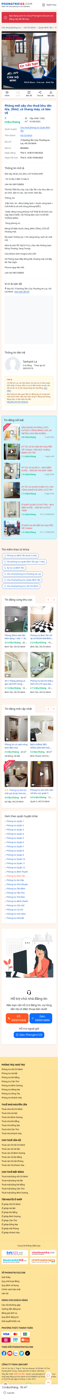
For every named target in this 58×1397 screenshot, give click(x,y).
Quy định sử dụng (10, 1285)
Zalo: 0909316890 (42, 1018)
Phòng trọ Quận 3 (15, 829)
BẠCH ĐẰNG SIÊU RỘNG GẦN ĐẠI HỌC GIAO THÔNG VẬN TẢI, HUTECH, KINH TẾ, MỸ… (41, 746)
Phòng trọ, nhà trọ (13, 1064)
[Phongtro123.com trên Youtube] (9, 1355)
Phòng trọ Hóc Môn (16, 913)
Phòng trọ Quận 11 (16, 863)
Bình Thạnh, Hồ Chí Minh (39, 756)
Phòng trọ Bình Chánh (17, 901)
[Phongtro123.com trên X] (21, 1355)
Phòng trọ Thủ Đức (16, 896)
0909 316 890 (19, 1374)
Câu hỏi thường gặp (11, 1305)
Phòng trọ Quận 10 (16, 859)
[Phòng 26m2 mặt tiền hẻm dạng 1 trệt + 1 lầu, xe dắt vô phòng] (16, 619)
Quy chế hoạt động (10, 1281)
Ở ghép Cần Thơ (9, 1220)
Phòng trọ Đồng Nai (11, 1089)
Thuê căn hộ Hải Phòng (12, 1161)
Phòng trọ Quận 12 (16, 867)
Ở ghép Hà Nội (8, 1208)
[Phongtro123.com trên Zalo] (15, 1355)
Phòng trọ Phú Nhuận (17, 884)
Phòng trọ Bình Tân (16, 875)
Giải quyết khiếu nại (11, 1321)
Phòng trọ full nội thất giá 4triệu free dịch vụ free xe (16, 792)
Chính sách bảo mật (11, 1289)
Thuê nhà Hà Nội (9, 1113)
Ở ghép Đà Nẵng (9, 1212)
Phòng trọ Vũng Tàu (11, 1093)
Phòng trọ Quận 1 (15, 821)
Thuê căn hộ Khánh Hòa (13, 1165)
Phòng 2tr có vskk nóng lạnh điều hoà (16, 746)
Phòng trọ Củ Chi (15, 909)
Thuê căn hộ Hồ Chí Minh (13, 1145)
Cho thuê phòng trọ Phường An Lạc (24, 573)
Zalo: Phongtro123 (30, 1035)
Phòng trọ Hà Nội (9, 1073)
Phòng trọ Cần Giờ (15, 905)
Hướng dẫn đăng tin (11, 1309)
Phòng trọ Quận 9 (15, 854)
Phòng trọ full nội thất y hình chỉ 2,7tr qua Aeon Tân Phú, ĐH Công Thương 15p (41, 682)
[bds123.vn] (15, 1253)
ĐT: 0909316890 (18, 1018)
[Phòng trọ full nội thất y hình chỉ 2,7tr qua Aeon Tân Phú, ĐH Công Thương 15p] (41, 665)
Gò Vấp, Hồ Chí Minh (14, 801)
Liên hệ (5, 1293)
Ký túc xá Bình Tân (15, 567)
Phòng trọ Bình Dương (12, 1085)
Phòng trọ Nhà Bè (15, 918)
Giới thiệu (6, 1277)
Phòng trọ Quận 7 (15, 846)
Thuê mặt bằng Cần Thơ (13, 1188)
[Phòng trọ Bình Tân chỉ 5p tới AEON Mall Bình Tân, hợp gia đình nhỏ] (41, 619)
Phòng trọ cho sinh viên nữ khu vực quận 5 (41, 791)
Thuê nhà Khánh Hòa (12, 1133)
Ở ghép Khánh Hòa (11, 1232)
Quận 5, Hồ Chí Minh (40, 801)
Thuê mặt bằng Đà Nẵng (13, 1184)
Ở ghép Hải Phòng (10, 1228)
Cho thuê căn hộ (11, 1140)
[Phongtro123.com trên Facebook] (4, 1355)
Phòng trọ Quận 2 (15, 825)
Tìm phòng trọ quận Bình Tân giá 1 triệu (26, 561)
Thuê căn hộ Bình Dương (13, 1153)
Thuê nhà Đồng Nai (11, 1125)
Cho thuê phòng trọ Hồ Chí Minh (22, 586)
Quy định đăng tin (10, 1317)
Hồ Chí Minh (26, 135)
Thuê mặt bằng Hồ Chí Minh (15, 1176)
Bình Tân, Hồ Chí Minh (15, 646)
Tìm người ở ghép (12, 1199)
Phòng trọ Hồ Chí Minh (12, 1069)
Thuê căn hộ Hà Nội (11, 1149)
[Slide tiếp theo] (51, 59)
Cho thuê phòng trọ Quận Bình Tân (23, 579)
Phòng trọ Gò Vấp (15, 880)
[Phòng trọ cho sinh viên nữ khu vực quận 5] (41, 774)
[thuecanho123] (15, 1261)
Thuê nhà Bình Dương (12, 1117)
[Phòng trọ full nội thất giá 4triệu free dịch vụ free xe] (16, 774)
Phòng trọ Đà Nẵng (10, 1077)
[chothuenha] (43, 1253)
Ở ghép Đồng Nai (10, 1224)
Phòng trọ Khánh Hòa (12, 1097)
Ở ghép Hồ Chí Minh (11, 1204)
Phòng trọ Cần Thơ (10, 1081)
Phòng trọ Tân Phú (16, 892)
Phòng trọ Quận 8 (15, 850)
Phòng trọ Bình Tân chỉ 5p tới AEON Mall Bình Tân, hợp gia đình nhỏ (41, 637)
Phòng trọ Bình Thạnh (17, 871)
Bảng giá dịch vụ (9, 1313)
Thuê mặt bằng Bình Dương (15, 1192)
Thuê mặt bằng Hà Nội (12, 1180)
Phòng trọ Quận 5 (15, 838)
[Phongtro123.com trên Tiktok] (27, 1355)
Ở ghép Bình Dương (11, 1216)
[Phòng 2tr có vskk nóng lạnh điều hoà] (16, 728)
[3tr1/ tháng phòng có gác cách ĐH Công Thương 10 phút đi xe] (16, 665)
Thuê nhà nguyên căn (14, 1104)
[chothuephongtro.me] (43, 1261)
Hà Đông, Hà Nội (12, 756)
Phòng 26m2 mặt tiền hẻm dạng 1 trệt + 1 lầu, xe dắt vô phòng (16, 637)
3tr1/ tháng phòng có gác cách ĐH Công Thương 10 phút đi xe (15, 682)
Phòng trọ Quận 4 (15, 833)
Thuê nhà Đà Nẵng (10, 1121)
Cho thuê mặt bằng (13, 1171)
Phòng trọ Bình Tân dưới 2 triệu (22, 555)
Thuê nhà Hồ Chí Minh (12, 1109)
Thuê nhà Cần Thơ (10, 1129)
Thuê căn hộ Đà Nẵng (12, 1157)
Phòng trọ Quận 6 (15, 842)
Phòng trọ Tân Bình (16, 888)
